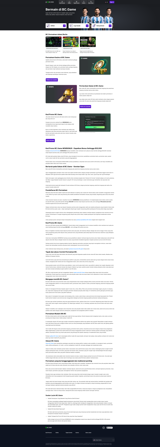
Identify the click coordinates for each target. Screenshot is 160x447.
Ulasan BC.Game (50, 343)
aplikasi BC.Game (54, 336)
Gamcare (101, 444)
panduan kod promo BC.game (76, 248)
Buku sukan (88, 432)
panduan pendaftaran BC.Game (84, 219)
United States (98, 440)
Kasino (77, 432)
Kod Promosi (49, 432)
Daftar (57, 432)
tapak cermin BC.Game (79, 272)
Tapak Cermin (69, 432)
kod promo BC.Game (55, 150)
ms (107, 2)
